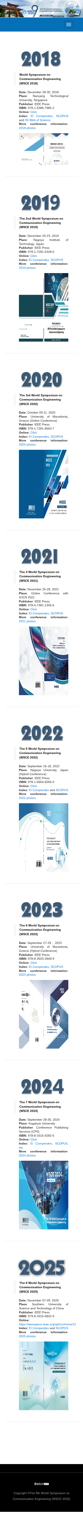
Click (33, 112)
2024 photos (27, 1155)
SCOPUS (62, 116)
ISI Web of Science (37, 120)
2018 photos (27, 128)
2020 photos (27, 444)
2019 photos (27, 267)
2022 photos (27, 798)
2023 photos (27, 974)
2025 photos (27, 1336)
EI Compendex (41, 116)
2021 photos (27, 621)
